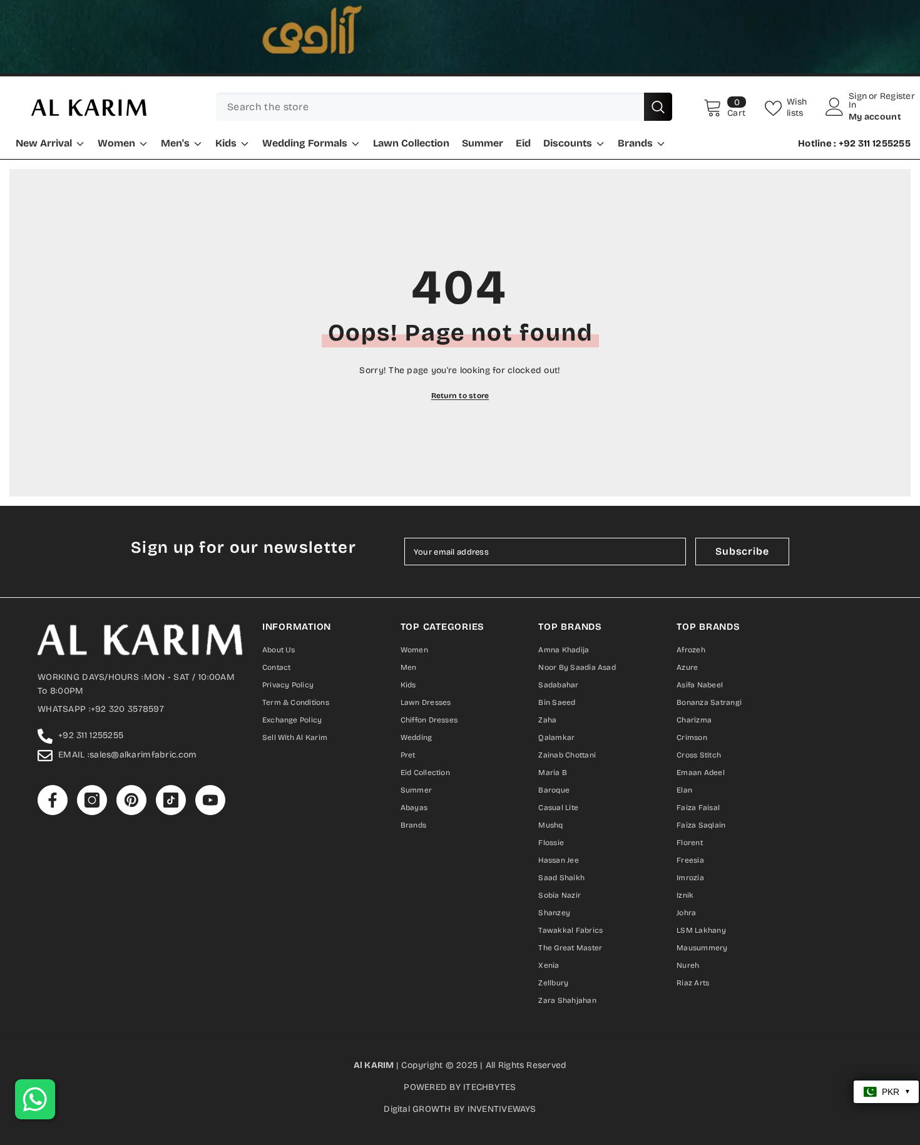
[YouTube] (511, 675)
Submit (459, 624)
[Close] (604, 429)
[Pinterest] (460, 675)
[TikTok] (485, 675)
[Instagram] (434, 675)
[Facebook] (409, 675)
